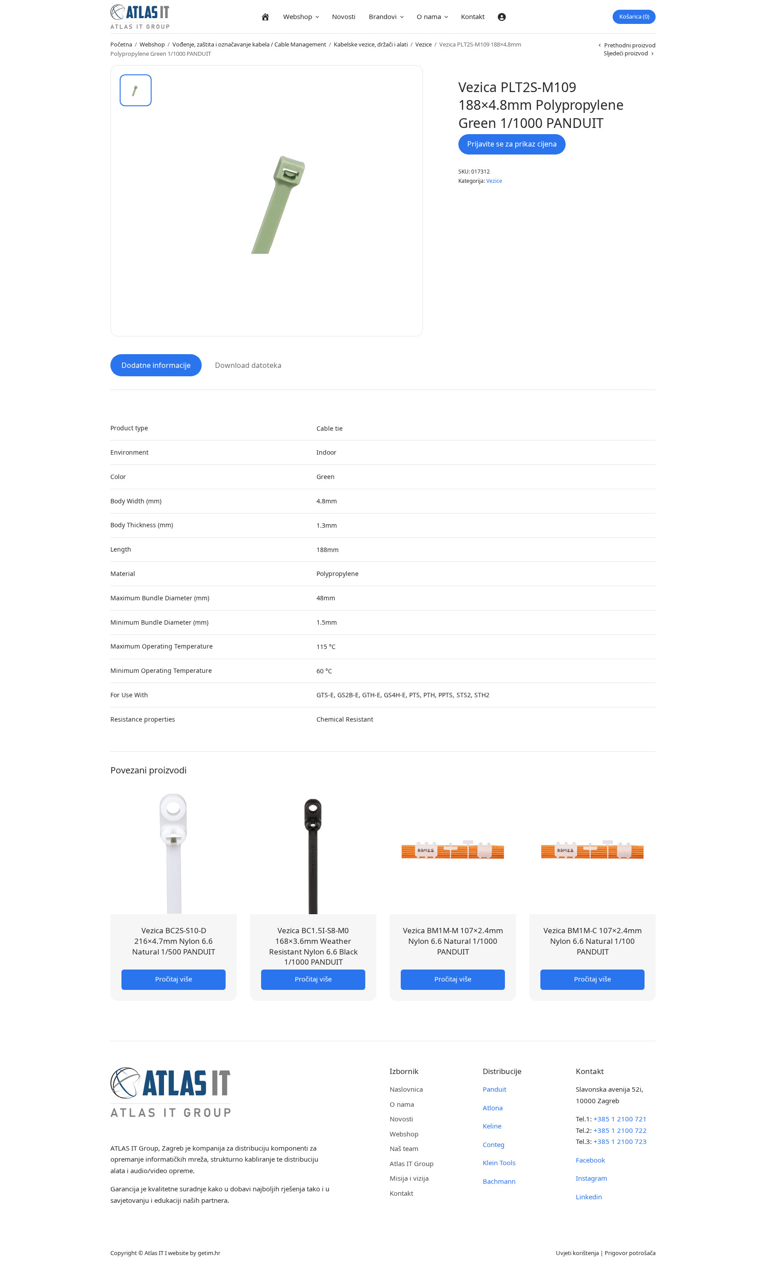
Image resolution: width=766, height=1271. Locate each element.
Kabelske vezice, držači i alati (371, 44)
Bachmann (499, 1181)
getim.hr (209, 1253)
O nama (429, 16)
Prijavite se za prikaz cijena (512, 144)
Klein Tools (499, 1162)
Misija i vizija (409, 1178)
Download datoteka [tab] (248, 365)
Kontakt (473, 16)
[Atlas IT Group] (139, 16)
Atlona (493, 1107)
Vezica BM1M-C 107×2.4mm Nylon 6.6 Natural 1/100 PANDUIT (592, 941)
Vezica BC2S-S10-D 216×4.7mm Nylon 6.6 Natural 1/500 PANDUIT (173, 941)
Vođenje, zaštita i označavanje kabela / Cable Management (249, 44)
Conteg (493, 1144)
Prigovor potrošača (630, 1253)
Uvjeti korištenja (577, 1253)
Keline (492, 1125)
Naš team (404, 1148)
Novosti (344, 16)
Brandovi (383, 16)
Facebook (590, 1159)
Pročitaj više (173, 978)
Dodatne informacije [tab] (156, 365)
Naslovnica (406, 1089)
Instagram (591, 1178)
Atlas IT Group (412, 1163)
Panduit (494, 1089)
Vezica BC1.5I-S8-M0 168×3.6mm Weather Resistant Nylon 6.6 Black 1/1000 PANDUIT (313, 946)
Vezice (423, 44)
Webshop (297, 16)
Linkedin (589, 1196)
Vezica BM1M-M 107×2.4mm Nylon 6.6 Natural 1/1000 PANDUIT (453, 941)
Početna (121, 44)
